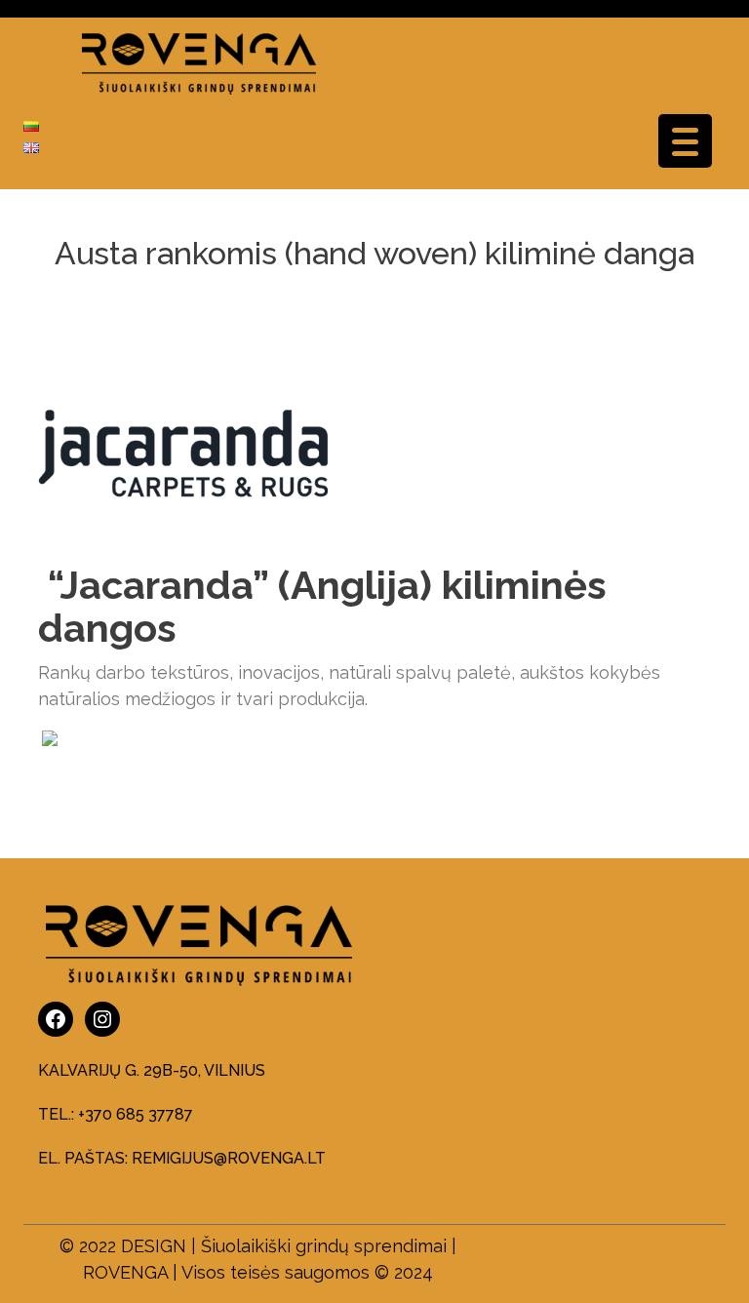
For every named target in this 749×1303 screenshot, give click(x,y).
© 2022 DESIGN (122, 1246)
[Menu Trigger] (685, 141)
